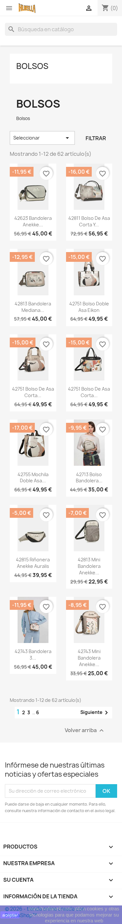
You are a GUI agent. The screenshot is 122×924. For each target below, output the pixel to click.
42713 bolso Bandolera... (89, 477)
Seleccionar (42, 138)
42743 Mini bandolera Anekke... (89, 657)
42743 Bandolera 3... (33, 654)
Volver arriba (85, 730)
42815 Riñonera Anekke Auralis (33, 562)
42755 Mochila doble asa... (33, 477)
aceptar (10, 914)
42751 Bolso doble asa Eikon (89, 307)
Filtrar (96, 138)
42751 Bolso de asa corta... (33, 392)
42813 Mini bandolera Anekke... (89, 566)
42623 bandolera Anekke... (33, 221)
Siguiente (95, 712)
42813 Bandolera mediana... (33, 307)
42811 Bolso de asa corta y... (89, 221)
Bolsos (32, 66)
